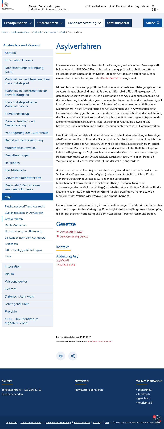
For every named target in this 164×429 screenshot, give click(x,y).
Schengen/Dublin (17, 304)
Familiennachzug (17, 114)
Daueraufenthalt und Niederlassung (20, 123)
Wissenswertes (16, 281)
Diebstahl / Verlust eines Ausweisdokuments (22, 187)
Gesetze (11, 289)
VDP (107, 422)
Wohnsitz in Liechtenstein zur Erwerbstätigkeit (26, 93)
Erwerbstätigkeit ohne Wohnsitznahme (21, 104)
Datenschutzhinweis (19, 296)
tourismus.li (145, 403)
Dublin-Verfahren (15, 225)
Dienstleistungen (17, 155)
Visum (9, 274)
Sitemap (97, 422)
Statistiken (11, 244)
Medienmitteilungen (43, 9)
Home (5, 32)
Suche (150, 23)
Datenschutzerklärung (31, 422)
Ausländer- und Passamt (44, 32)
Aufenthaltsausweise (20, 148)
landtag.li (144, 394)
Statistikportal (118, 23)
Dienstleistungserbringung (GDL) (24, 70)
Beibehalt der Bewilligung (24, 140)
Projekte (11, 311)
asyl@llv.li (62, 260)
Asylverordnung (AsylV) (74, 237)
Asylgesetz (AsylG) (71, 232)
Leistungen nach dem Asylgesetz (25, 238)
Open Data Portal (120, 6)
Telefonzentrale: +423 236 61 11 (21, 390)
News (32, 6)
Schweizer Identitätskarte (23, 178)
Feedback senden (12, 394)
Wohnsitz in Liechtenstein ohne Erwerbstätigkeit (27, 81)
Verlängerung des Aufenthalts (27, 133)
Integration (12, 266)
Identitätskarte (15, 170)
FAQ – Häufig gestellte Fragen (23, 250)
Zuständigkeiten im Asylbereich (24, 213)
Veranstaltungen (49, 6)
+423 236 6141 (65, 265)
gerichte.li (144, 398)
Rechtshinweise (82, 422)
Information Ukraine (19, 60)
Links (8, 256)
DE (154, 9)
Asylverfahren (14, 219)
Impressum (11, 422)
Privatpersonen (15, 23)
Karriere (63, 9)
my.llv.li (140, 6)
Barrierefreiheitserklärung (58, 422)
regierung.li (145, 390)
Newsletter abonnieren (89, 390)
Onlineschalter (94, 6)
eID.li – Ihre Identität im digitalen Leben (21, 321)
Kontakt (10, 53)
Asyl (62, 32)
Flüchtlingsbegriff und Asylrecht (25, 206)
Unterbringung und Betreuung (23, 231)
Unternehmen (47, 23)
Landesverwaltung (82, 23)
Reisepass (12, 163)
